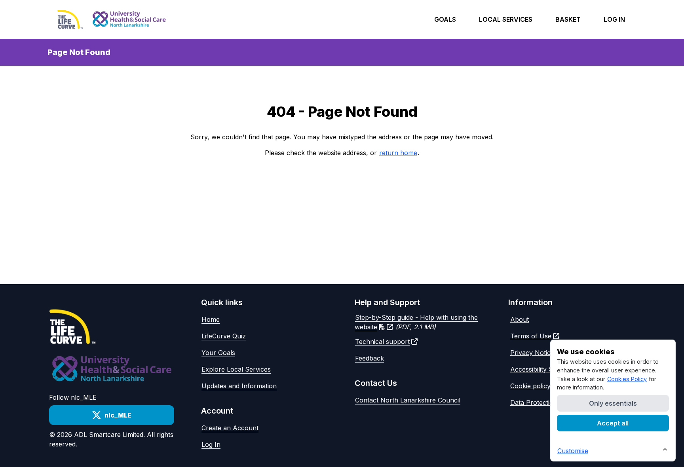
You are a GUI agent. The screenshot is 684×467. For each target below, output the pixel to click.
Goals (445, 19)
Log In (210, 444)
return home (398, 153)
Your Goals (218, 353)
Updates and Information (239, 386)
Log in (614, 19)
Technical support (382, 342)
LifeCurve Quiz (223, 336)
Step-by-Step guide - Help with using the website (416, 322)
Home (210, 319)
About (519, 319)
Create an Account (229, 428)
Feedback (369, 358)
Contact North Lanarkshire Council (407, 400)
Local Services (505, 19)
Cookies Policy (627, 379)
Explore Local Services (236, 369)
